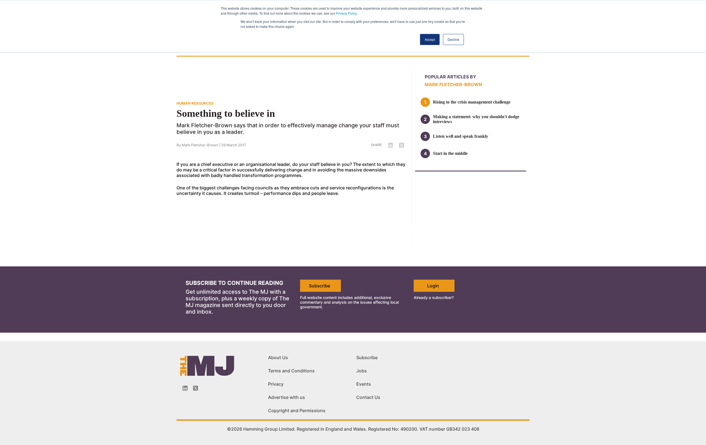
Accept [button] (430, 39)
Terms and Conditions (291, 371)
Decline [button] (453, 39)
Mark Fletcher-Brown (200, 145)
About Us (278, 357)
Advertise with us (286, 397)
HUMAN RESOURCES (195, 103)
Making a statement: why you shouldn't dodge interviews (476, 119)
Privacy (276, 384)
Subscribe (319, 285)
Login (433, 285)
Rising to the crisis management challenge (471, 102)
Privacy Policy (346, 13)
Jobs (361, 371)
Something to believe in (225, 113)
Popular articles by (450, 77)
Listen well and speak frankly (460, 136)
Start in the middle (450, 153)
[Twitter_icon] (195, 388)
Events (363, 384)
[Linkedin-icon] (185, 388)
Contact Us (368, 397)
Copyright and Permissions (296, 410)
